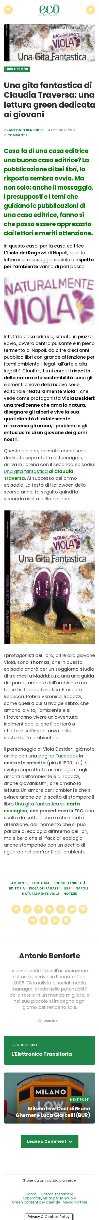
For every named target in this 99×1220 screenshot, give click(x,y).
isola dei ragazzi (44, 888)
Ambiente (19, 883)
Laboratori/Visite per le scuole (49, 1198)
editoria (17, 888)
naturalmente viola (40, 894)
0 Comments (15, 135)
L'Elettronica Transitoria (41, 1054)
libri (68, 888)
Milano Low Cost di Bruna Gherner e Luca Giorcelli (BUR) (52, 1112)
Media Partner (75, 1202)
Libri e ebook (16, 69)
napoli (82, 888)
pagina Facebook (58, 756)
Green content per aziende (36, 1202)
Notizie (70, 894)
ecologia (41, 883)
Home (31, 1194)
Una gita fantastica (26, 471)
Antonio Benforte (26, 130)
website (51, 1020)
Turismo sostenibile (56, 1194)
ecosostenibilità (70, 883)
